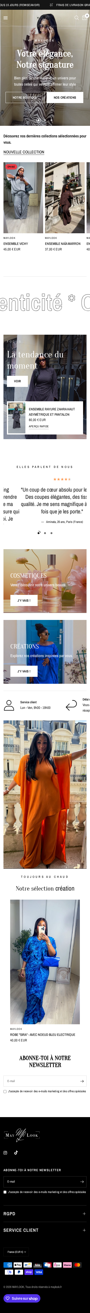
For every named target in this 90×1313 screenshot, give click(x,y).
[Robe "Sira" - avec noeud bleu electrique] (45, 962)
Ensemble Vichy (15, 243)
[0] (84, 18)
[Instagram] (8, 1153)
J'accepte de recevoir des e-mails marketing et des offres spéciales (47, 1091)
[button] (25, 97)
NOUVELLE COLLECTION (23, 152)
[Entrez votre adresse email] (82, 1081)
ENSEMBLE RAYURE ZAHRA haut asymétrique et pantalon (52, 412)
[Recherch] (77, 18)
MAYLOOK (9, 237)
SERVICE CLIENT (21, 1230)
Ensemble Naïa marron (63, 243)
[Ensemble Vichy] (23, 197)
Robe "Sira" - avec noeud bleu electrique (42, 1034)
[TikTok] (19, 1153)
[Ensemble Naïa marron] (65, 197)
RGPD (9, 1213)
